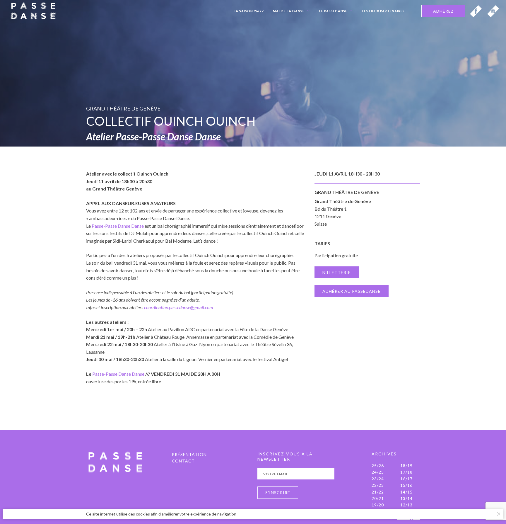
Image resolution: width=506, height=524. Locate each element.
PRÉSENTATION (189, 454)
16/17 (406, 478)
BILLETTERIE (336, 272)
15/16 (406, 485)
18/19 (406, 465)
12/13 (406, 504)
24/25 (378, 471)
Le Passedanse (333, 11)
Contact (183, 460)
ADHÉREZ (443, 10)
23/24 (378, 478)
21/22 (378, 491)
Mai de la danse (289, 11)
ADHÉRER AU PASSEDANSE (351, 291)
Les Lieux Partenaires (383, 11)
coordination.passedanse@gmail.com (178, 307)
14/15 (406, 491)
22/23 (378, 485)
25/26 (378, 465)
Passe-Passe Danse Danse (118, 226)
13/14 (406, 498)
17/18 (406, 471)
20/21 (378, 498)
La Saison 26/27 (249, 11)
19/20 (378, 504)
